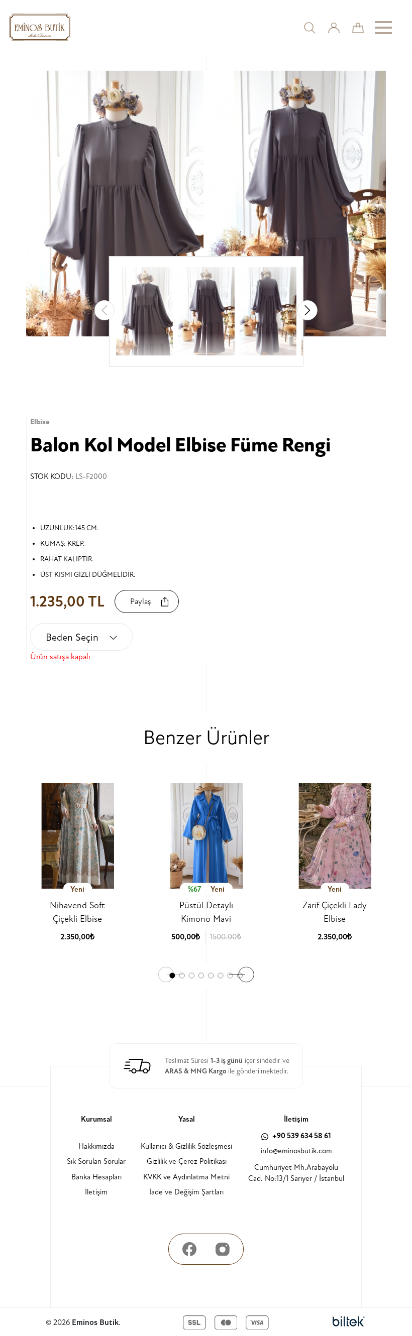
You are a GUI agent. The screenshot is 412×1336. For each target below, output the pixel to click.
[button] (307, 310)
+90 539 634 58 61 (301, 1136)
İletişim (96, 1192)
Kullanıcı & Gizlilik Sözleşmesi (186, 1146)
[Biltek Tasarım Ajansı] (348, 1322)
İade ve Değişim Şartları (186, 1192)
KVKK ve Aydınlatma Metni (186, 1177)
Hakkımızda (96, 1146)
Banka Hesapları (96, 1177)
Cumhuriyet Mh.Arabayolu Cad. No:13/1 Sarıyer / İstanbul (296, 1173)
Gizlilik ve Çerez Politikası (187, 1161)
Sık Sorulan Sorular (96, 1161)
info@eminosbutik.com (296, 1151)
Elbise (40, 422)
